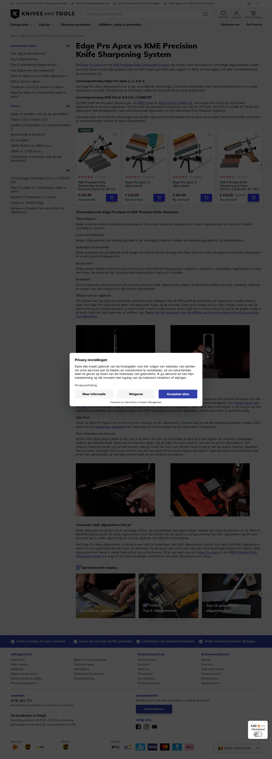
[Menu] (265, 723)
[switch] (258, 734)
